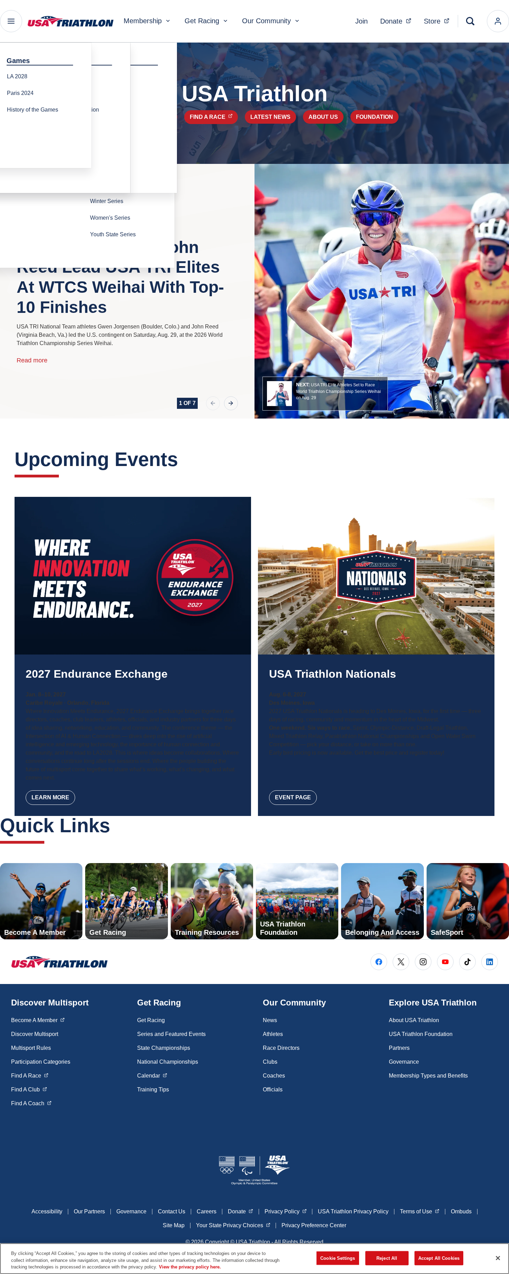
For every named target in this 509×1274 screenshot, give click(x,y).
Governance (404, 1062)
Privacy (286, 1211)
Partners (399, 1048)
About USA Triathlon (414, 1020)
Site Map (174, 1225)
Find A (29, 1075)
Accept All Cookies (438, 1257)
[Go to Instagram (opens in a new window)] (423, 962)
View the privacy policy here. (190, 1266)
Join (361, 21)
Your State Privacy (233, 1225)
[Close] (498, 1258)
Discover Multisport (34, 1034)
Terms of (419, 1211)
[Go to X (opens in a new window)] (401, 962)
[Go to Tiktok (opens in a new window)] (467, 962)
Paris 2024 (20, 93)
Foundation (374, 117)
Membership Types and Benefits (428, 1076)
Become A (38, 1020)
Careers (206, 1211)
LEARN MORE (50, 797)
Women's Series (110, 218)
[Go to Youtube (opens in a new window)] (445, 962)
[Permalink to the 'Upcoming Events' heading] (184, 459)
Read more (32, 360)
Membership (143, 21)
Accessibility (47, 1211)
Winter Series (106, 201)
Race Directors (281, 1048)
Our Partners (89, 1211)
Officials (273, 1089)
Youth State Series (113, 234)
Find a (214, 117)
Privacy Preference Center (314, 1225)
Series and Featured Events (171, 1034)
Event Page (293, 797)
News (270, 1020)
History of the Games (32, 110)
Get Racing (202, 21)
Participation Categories (40, 1062)
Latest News (270, 117)
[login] (498, 21)
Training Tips (153, 1089)
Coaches (274, 1076)
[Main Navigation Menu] (11, 21)
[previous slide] (213, 403)
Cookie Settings (337, 1257)
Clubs (270, 1062)
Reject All (386, 1257)
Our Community (266, 21)
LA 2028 (17, 76)
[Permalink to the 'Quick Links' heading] (117, 825)
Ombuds (461, 1211)
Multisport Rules (31, 1048)
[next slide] (231, 403)
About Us (323, 117)
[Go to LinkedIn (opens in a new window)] (489, 962)
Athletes (273, 1034)
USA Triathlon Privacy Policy (353, 1211)
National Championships (167, 1062)
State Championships (163, 1048)
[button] (325, 393)
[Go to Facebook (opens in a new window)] (378, 962)
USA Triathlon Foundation (421, 1034)
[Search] (470, 21)
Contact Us (171, 1211)
